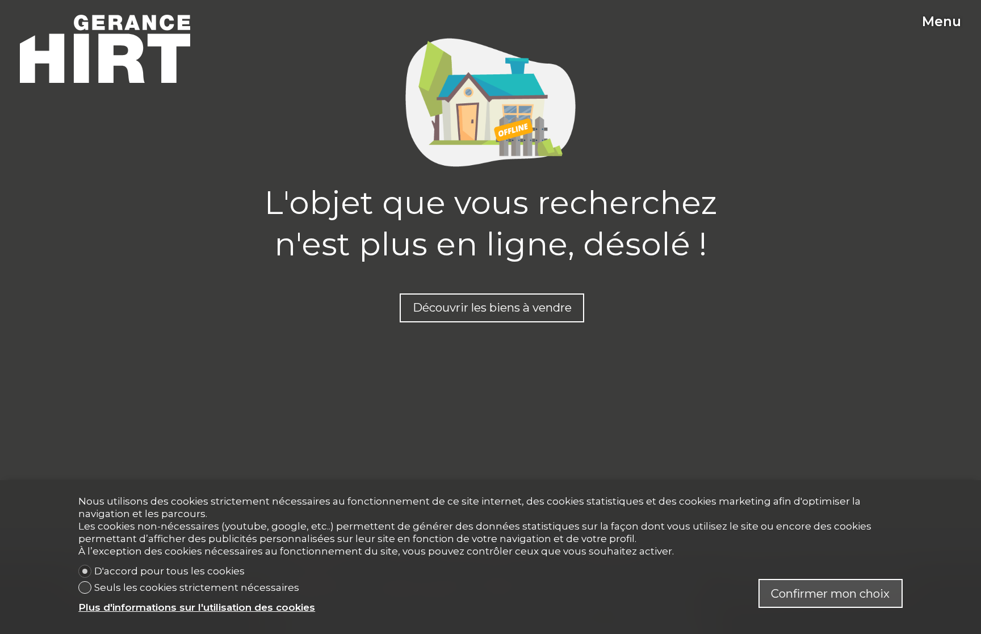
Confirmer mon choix (830, 593)
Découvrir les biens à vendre (492, 307)
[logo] (105, 49)
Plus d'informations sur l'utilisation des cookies (196, 607)
